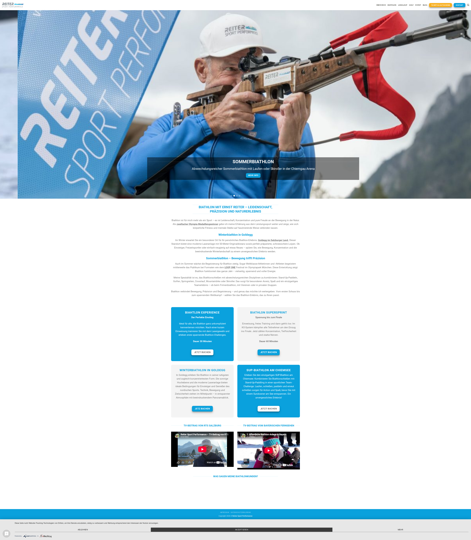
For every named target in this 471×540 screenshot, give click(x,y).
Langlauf (402, 5)
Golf (411, 5)
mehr (400, 529)
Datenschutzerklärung (241, 512)
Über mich (381, 5)
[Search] (468, 5)
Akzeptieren (241, 529)
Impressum (224, 512)
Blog (425, 5)
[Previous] (12, 104)
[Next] (458, 104)
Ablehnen (83, 529)
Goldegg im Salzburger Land (273, 240)
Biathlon (392, 5)
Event (418, 5)
